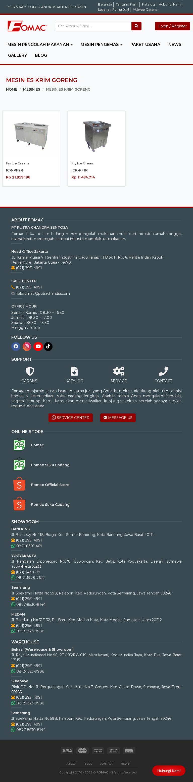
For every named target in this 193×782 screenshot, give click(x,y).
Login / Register (172, 26)
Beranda (105, 4)
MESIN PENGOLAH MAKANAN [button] (39, 44)
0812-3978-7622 (30, 577)
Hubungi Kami (170, 4)
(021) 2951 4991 (28, 268)
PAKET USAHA (145, 44)
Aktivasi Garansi (145, 9)
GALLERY (17, 55)
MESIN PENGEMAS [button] (100, 44)
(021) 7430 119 (27, 572)
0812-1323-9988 (29, 631)
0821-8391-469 (28, 546)
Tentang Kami (127, 4)
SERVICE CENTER (72, 417)
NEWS (174, 44)
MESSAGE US (119, 417)
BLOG (41, 55)
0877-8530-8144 (30, 604)
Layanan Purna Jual (113, 9)
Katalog (148, 4)
